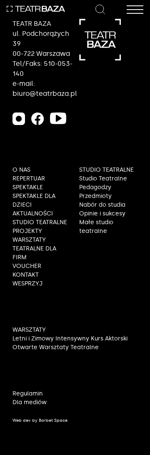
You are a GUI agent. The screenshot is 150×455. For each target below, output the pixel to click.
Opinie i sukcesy (102, 213)
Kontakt (25, 274)
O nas (21, 169)
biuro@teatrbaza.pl (44, 94)
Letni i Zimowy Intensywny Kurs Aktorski (70, 338)
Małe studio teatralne (96, 227)
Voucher (26, 266)
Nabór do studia (102, 204)
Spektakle (27, 187)
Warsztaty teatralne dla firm (34, 248)
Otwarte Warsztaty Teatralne (55, 347)
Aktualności (32, 213)
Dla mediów (29, 402)
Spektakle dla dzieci (33, 200)
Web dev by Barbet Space (40, 420)
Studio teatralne (39, 222)
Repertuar (28, 178)
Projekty (27, 231)
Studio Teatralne (103, 178)
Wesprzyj (27, 283)
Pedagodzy (95, 187)
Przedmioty (95, 196)
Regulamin (27, 393)
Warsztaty (29, 329)
